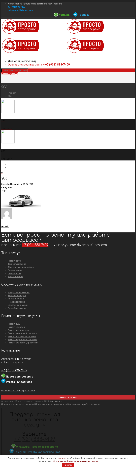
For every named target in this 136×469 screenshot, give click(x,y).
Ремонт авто (14, 261)
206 (9, 96)
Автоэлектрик (15, 276)
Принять (68, 465)
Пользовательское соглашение (17, 404)
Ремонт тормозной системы (22, 339)
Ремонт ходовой (16, 327)
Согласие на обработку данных (84, 404)
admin (17, 184)
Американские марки (19, 292)
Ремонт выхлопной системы (22, 333)
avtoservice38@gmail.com (20, 10)
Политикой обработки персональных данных (76, 461)
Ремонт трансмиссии (18, 330)
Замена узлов (15, 270)
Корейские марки (17, 295)
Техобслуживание (17, 264)
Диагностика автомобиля (21, 267)
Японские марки (16, 298)
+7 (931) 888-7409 (16, 7)
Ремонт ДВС (14, 324)
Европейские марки (18, 305)
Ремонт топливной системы (22, 336)
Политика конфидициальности (51, 404)
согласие (61, 458)
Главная (12, 93)
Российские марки (17, 308)
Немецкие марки (16, 302)
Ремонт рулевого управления (23, 342)
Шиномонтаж (14, 273)
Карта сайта (56, 401)
